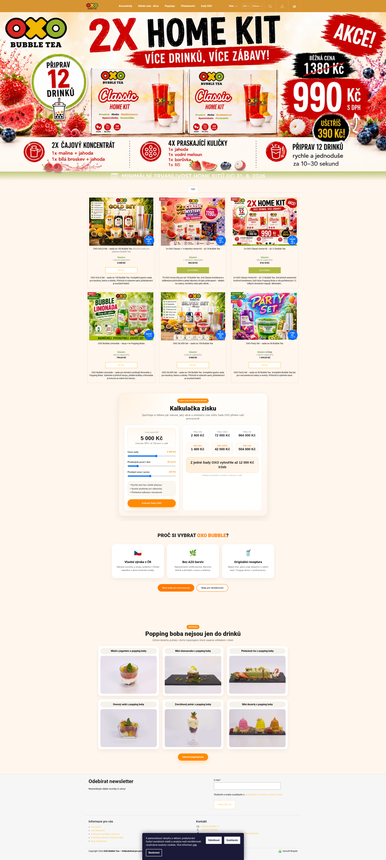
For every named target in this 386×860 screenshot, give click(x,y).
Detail (121, 270)
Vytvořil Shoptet (290, 851)
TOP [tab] (193, 189)
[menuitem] (125, 6)
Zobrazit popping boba (193, 757)
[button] (29, 96)
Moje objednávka (99, 841)
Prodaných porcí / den (139, 462)
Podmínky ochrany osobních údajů (107, 837)
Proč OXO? (96, 827)
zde (195, 844)
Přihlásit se (224, 804)
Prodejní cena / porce (139, 472)
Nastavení (153, 852)
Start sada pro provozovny (176, 588)
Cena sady (133, 452)
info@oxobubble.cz (210, 826)
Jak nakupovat (98, 830)
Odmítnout (213, 840)
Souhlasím (232, 840)
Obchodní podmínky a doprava (105, 834)
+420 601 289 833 (209, 830)
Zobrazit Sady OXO (151, 503)
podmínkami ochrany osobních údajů (263, 794)
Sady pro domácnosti (212, 588)
